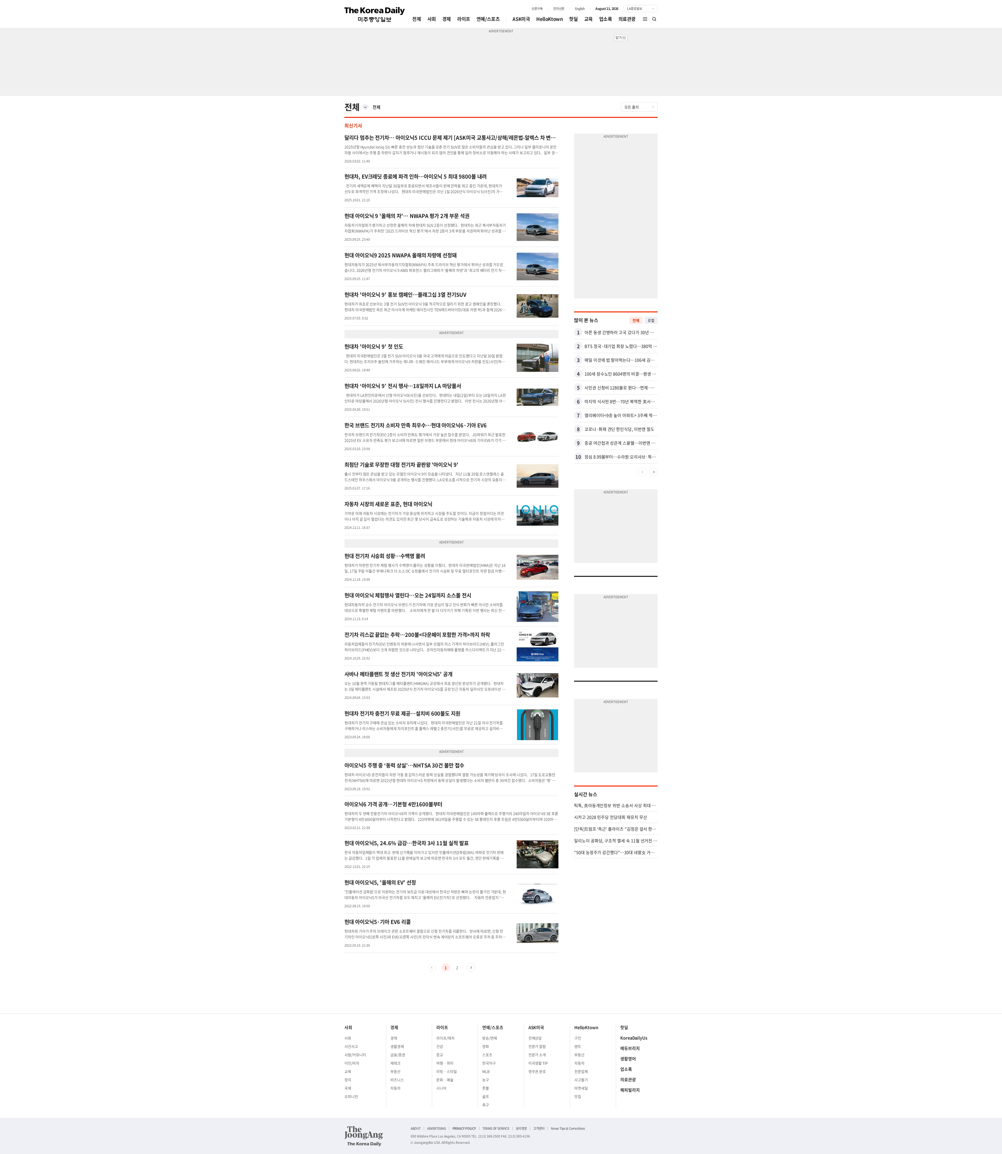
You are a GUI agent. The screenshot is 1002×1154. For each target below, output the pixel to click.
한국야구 (489, 1063)
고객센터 (538, 1128)
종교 (439, 1054)
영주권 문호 (537, 1071)
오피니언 (351, 1096)
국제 (347, 1088)
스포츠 (487, 1054)
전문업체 (581, 1071)
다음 (471, 967)
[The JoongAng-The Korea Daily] (363, 1136)
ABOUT (416, 1128)
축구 (485, 1104)
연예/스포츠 (488, 18)
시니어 (441, 1088)
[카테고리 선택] (365, 107)
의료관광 (627, 18)
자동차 (395, 1088)
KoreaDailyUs (633, 1038)
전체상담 (535, 1038)
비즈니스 (397, 1079)
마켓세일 (581, 1088)
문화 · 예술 (445, 1079)
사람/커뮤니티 (355, 1054)
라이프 (463, 18)
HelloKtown (549, 18)
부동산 (395, 1071)
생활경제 (397, 1046)
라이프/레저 (445, 1038)
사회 (431, 18)
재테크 (395, 1063)
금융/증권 (397, 1054)
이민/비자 (351, 1063)
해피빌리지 (630, 1090)
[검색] (654, 19)
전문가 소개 (537, 1054)
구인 (577, 1038)
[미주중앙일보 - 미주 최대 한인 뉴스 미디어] (374, 14)
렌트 (577, 1046)
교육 (588, 18)
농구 (485, 1079)
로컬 (651, 320)
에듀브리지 (630, 1048)
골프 (485, 1096)
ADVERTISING (436, 1128)
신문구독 (537, 8)
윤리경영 (521, 1128)
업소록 (605, 18)
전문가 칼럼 (537, 1046)
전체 (416, 18)
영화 (485, 1046)
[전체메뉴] (645, 19)
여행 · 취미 (445, 1063)
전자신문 (558, 8)
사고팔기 (581, 1079)
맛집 (577, 1096)
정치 (347, 1079)
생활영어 (628, 1058)
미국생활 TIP (538, 1063)
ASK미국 (521, 18)
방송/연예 (489, 1038)
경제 (446, 18)
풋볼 (485, 1088)
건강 (439, 1046)
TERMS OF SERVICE (495, 1128)
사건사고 (351, 1046)
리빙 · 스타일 (446, 1071)
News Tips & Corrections (568, 1128)
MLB (486, 1071)
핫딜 (573, 18)
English (580, 8)
